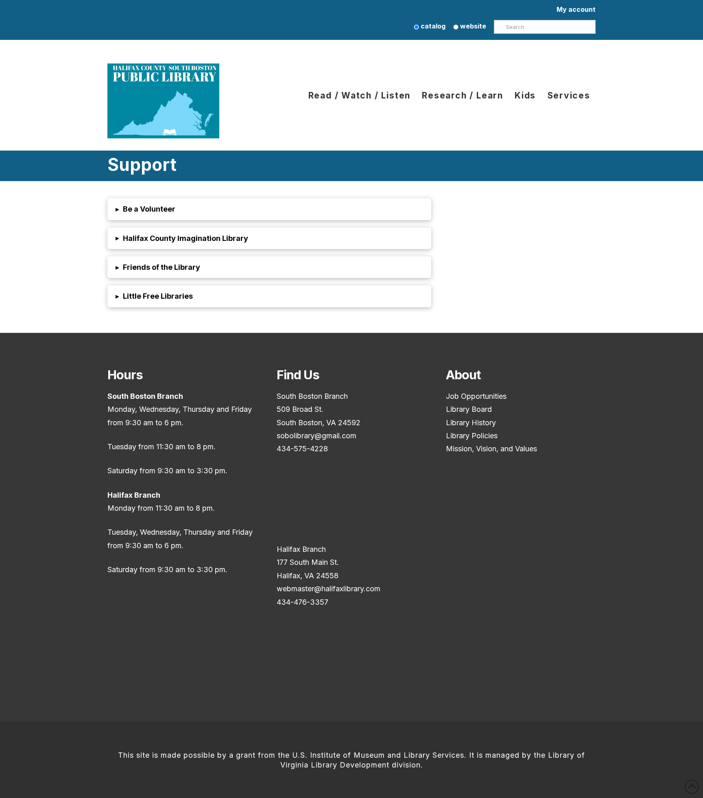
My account (576, 9)
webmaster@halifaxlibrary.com (328, 588)
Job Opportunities (476, 396)
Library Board (469, 409)
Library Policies (472, 435)
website (472, 26)
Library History (471, 422)
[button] (269, 209)
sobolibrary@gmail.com (316, 435)
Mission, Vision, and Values (491, 448)
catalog (432, 26)
